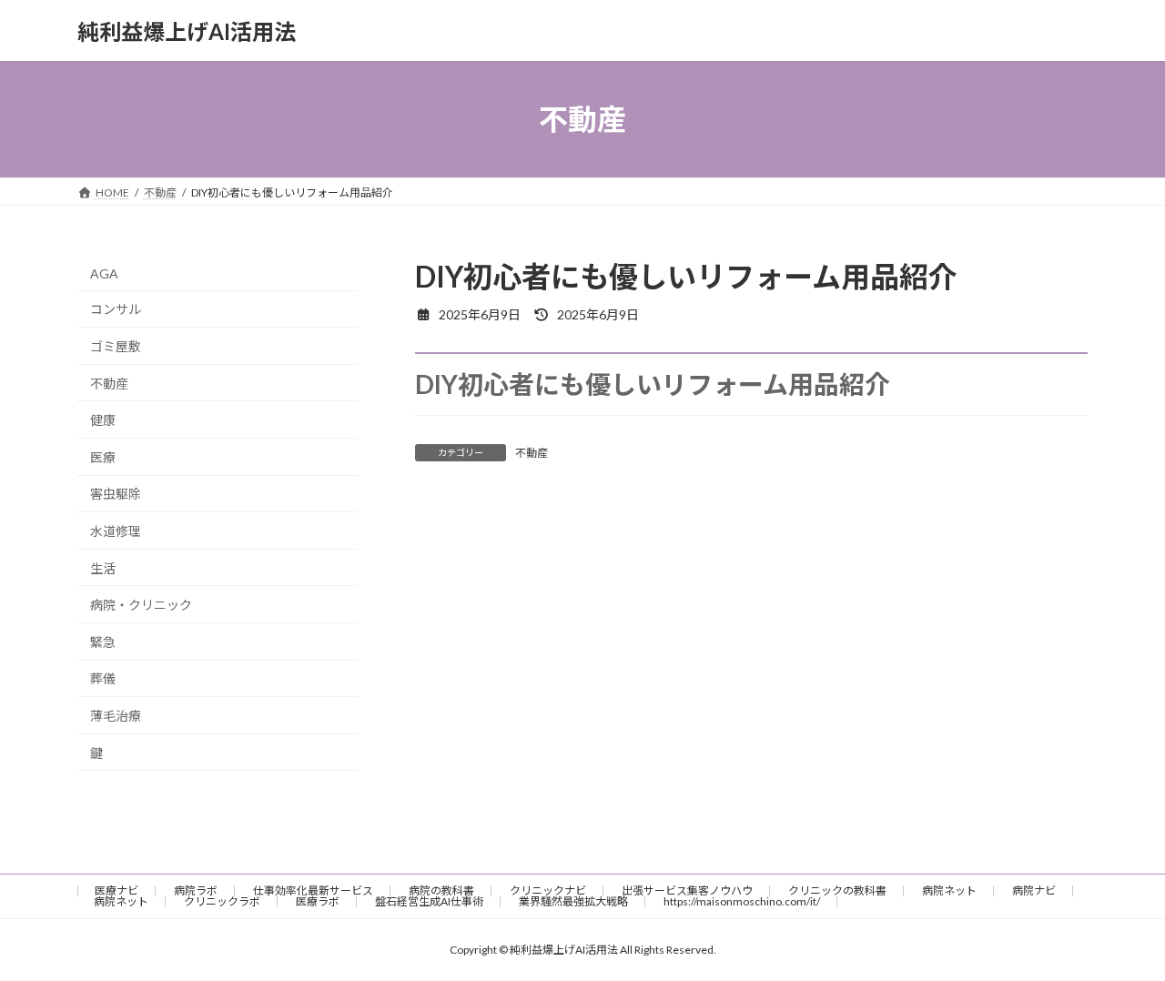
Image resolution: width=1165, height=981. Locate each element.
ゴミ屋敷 (115, 346)
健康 (103, 420)
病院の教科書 (441, 890)
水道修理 (115, 531)
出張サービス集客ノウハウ (687, 890)
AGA (104, 273)
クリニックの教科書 (837, 890)
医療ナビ (116, 890)
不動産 (531, 453)
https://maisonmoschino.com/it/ (742, 901)
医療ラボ (317, 901)
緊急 (103, 642)
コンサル (115, 310)
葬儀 (103, 679)
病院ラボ (196, 890)
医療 (103, 457)
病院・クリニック (141, 604)
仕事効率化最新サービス (313, 890)
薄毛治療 (115, 715)
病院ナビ (1034, 890)
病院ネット (949, 890)
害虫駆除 (115, 494)
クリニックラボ (222, 901)
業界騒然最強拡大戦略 (573, 901)
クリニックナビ (548, 890)
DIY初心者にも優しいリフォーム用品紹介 (652, 384)
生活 (103, 568)
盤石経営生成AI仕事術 (429, 901)
